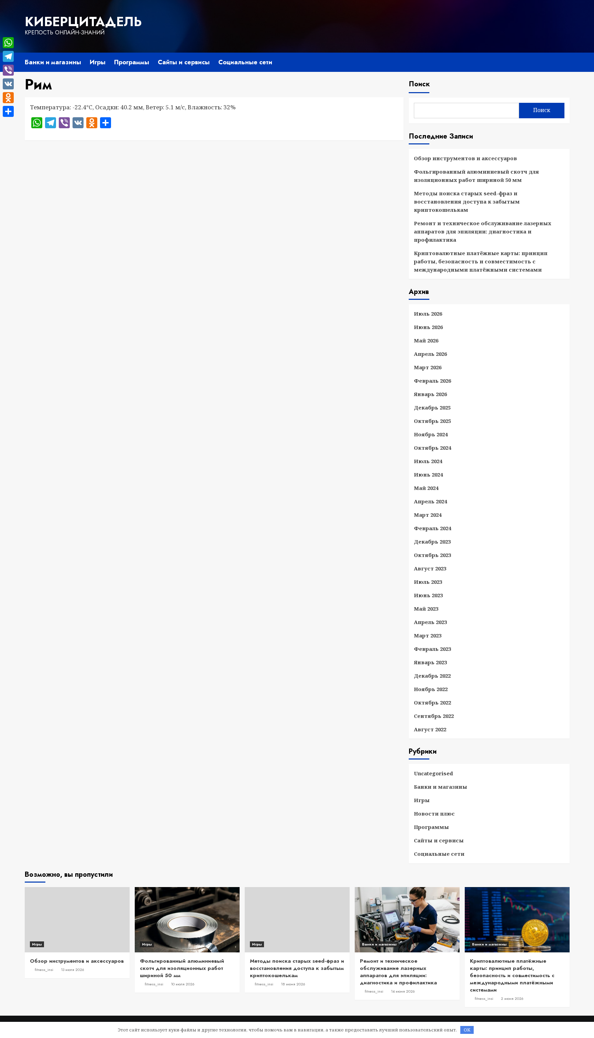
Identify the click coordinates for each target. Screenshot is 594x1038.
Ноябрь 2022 (431, 689)
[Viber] (8, 70)
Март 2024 (427, 514)
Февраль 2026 (432, 380)
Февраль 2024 (432, 528)
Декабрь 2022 (432, 675)
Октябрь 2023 (432, 554)
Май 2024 (426, 487)
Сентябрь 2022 (434, 715)
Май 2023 (426, 608)
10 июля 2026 (183, 984)
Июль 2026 (428, 313)
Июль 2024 (428, 461)
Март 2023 (427, 635)
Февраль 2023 (432, 648)
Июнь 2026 (428, 327)
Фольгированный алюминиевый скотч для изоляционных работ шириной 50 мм (476, 175)
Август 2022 (430, 729)
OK (467, 1030)
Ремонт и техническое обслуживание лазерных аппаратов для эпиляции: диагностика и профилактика (482, 231)
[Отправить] (8, 111)
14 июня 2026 (403, 991)
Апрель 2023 (430, 622)
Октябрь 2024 (432, 447)
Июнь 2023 (428, 595)
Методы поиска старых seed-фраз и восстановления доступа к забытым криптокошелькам (467, 201)
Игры (98, 62)
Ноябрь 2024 (431, 434)
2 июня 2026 (512, 998)
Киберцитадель (83, 21)
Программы (131, 62)
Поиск (419, 84)
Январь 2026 (430, 394)
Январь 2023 (430, 662)
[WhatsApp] (8, 43)
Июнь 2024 (428, 474)
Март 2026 (427, 367)
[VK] (8, 84)
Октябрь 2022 (432, 702)
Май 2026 (426, 340)
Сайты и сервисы (184, 62)
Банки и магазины (53, 62)
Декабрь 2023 (432, 541)
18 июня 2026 (293, 984)
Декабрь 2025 (432, 407)
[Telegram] (8, 56)
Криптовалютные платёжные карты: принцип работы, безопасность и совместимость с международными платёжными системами (481, 261)
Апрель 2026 (430, 353)
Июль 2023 (428, 581)
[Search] (565, 61)
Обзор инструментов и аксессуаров (465, 158)
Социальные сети (245, 62)
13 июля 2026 (72, 969)
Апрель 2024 (430, 501)
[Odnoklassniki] (8, 98)
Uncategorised (433, 773)
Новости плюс (434, 813)
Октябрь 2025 (432, 420)
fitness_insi (44, 969)
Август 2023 (430, 568)
